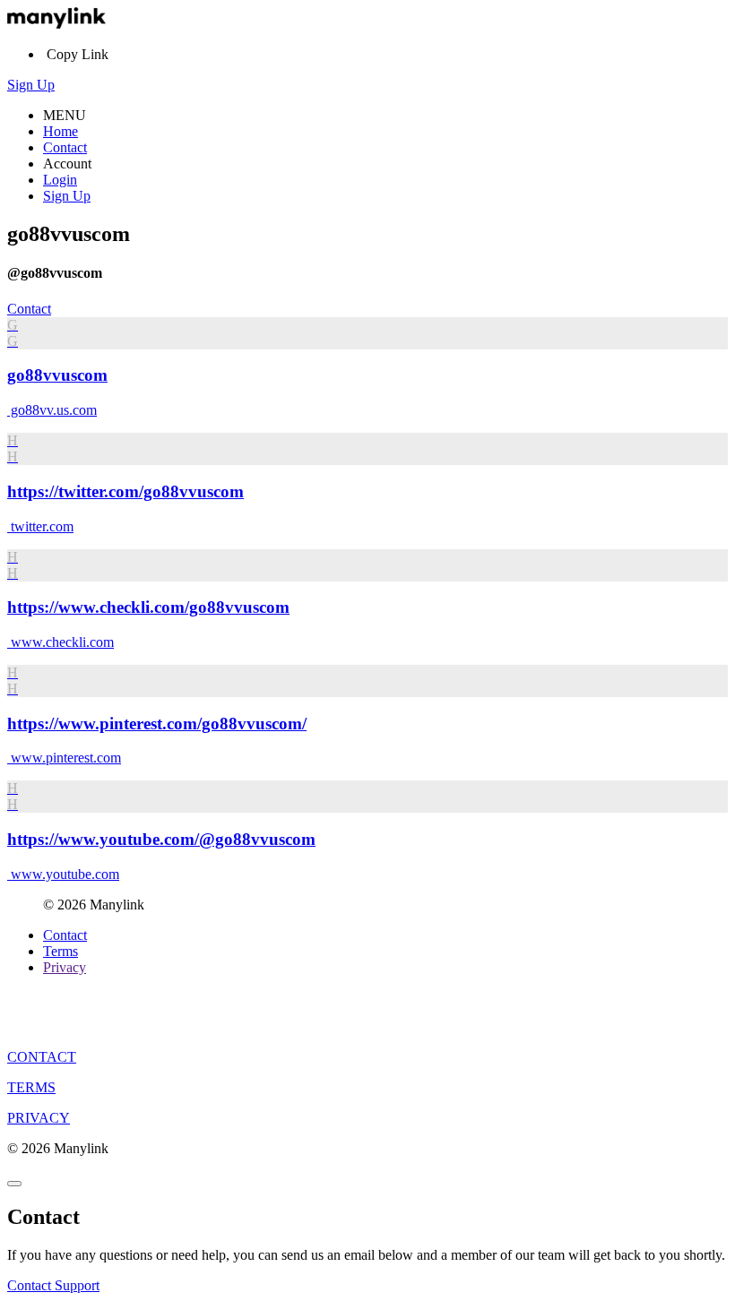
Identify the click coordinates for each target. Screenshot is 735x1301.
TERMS (31, 1087)
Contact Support (53, 1285)
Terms (60, 951)
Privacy (64, 967)
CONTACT (41, 1056)
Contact (65, 147)
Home (60, 131)
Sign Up (31, 84)
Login (60, 179)
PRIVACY (38, 1117)
